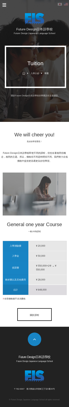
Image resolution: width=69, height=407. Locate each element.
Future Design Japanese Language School (28, 400)
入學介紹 (35, 73)
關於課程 (34, 315)
